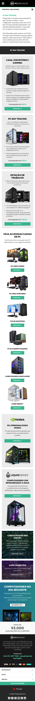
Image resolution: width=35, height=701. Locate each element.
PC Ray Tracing (9, 15)
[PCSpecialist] (19, 3)
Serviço (4, 679)
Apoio (4, 674)
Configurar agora (17, 553)
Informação (6, 670)
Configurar (17, 108)
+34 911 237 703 (10, 656)
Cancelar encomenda (17, 683)
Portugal (19, 689)
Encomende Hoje (16, 605)
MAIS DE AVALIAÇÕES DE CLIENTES (17, 628)
